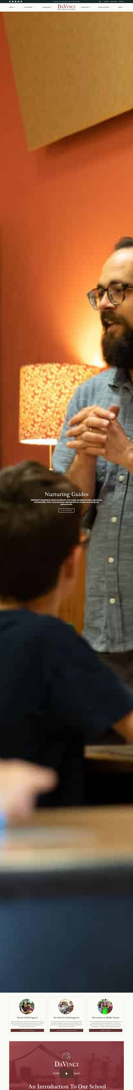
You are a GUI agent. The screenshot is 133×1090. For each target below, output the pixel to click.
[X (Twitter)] (15, 1)
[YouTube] (18, 1)
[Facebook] (10, 1)
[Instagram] (12, 1)
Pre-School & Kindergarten (66, 1017)
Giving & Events (103, 7)
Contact (121, 1)
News (120, 7)
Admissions (46, 7)
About (11, 7)
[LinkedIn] (21, 1)
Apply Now (114, 1)
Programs (28, 7)
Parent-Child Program (27, 1017)
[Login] (99, 1)
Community (85, 7)
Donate (106, 1)
